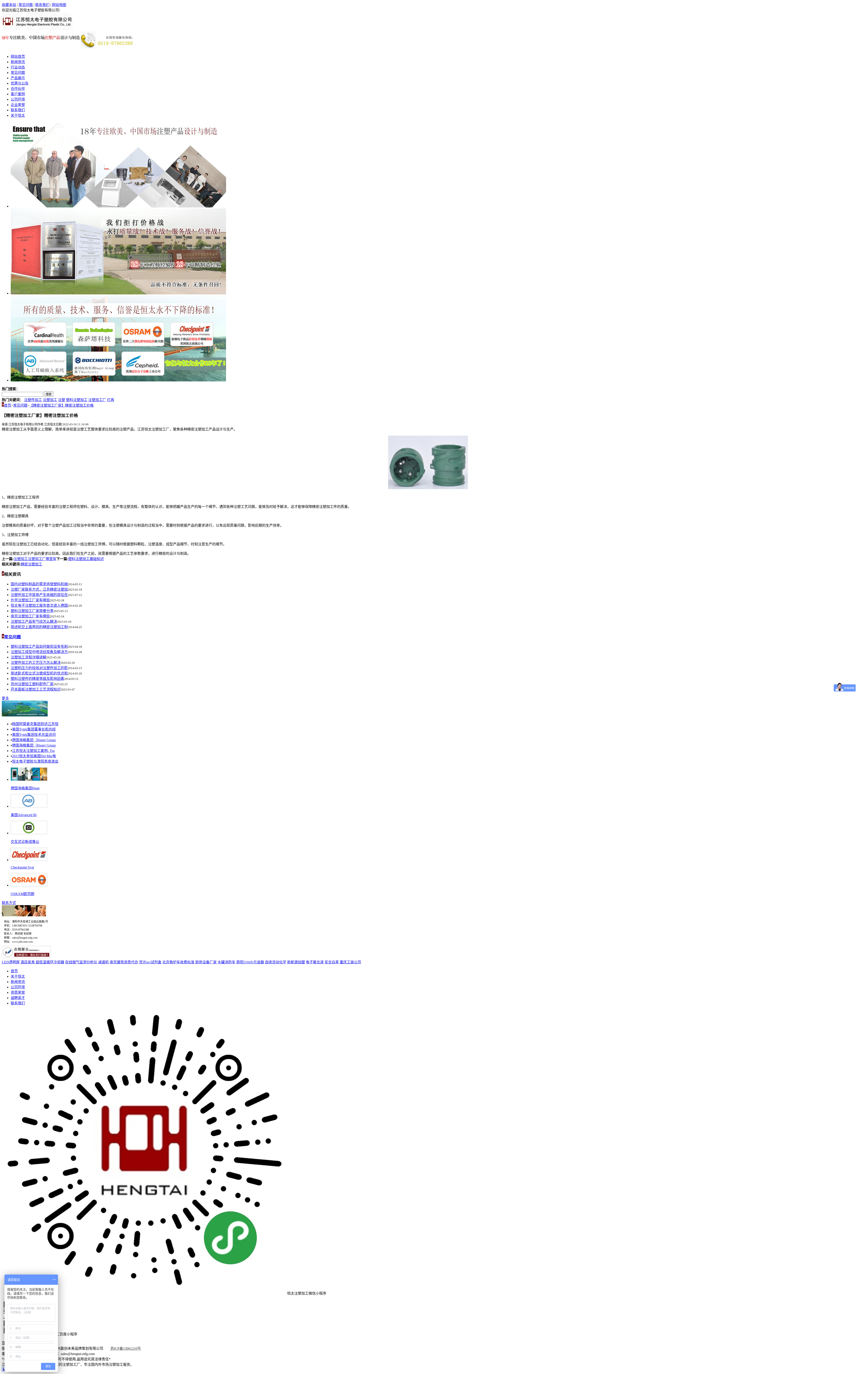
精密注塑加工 (31, 564)
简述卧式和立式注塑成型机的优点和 (39, 673)
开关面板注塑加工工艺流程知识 (36, 689)
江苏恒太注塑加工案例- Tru (33, 751)
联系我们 (42, 5)
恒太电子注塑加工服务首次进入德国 (39, 605)
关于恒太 (18, 115)
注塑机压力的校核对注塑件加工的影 (39, 668)
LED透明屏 (11, 962)
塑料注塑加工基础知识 (86, 559)
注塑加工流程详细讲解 (28, 657)
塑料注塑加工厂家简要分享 (32, 611)
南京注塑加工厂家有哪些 (30, 616)
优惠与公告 (20, 83)
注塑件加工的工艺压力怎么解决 (36, 662)
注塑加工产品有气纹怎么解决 (34, 621)
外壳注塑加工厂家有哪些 (30, 600)
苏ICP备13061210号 (125, 1348)
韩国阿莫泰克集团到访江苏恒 (35, 724)
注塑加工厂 (97, 400)
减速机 (103, 962)
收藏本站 (9, 5)
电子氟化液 (315, 962)
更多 (5, 698)
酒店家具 (28, 962)
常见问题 (26, 5)
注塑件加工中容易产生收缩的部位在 (39, 595)
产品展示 (18, 78)
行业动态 (18, 67)
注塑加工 (50, 400)
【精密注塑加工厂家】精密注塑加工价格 (61, 405)
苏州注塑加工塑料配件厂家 (32, 684)
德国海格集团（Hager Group (34, 740)
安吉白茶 (332, 962)
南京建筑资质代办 (124, 962)
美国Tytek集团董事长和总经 (34, 729)
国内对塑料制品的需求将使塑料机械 (39, 584)
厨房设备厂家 (206, 962)
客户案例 (18, 94)
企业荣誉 (18, 105)
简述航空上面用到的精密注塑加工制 (39, 627)
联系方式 (9, 903)
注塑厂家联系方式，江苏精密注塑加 (39, 589)
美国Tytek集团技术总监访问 (34, 735)
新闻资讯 (18, 62)
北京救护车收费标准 (178, 962)
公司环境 (18, 99)
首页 (7, 405)
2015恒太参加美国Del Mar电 (34, 756)
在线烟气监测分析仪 (81, 962)
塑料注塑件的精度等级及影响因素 (37, 679)
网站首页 (18, 56)
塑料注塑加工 (76, 400)
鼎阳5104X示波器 (250, 962)
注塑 (61, 400)
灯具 (110, 400)
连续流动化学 (275, 962)
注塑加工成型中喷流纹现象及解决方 (39, 652)
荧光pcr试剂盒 (150, 962)
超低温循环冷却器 (50, 962)
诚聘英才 (18, 998)
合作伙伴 (18, 89)
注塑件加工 (33, 400)
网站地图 (59, 5)
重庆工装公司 (350, 962)
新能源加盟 (296, 962)
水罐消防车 (226, 962)
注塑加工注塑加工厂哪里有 (35, 559)
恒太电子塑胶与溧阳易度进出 (35, 761)
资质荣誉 (18, 992)
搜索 (48, 394)
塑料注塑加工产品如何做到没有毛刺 (39, 646)
